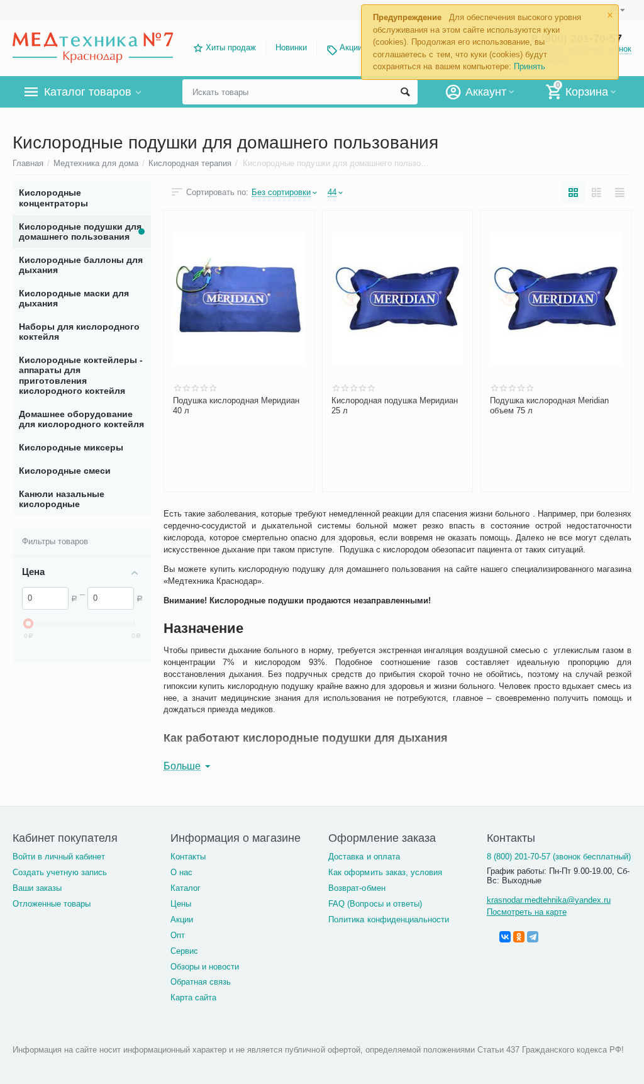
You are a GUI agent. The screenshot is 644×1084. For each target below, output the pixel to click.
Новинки (291, 47)
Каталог (185, 888)
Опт (177, 935)
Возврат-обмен (356, 888)
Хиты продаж (231, 47)
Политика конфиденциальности (388, 919)
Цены (180, 903)
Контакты (188, 856)
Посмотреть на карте (527, 912)
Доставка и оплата (363, 856)
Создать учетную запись (60, 872)
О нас (181, 872)
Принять (529, 66)
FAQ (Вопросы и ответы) (374, 903)
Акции (351, 47)
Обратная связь (200, 981)
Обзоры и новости (204, 966)
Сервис (184, 951)
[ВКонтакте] (505, 936)
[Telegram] (532, 936)
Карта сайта (193, 997)
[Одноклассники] (519, 936)
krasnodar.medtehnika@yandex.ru (549, 900)
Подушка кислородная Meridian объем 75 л (549, 405)
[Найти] (405, 91)
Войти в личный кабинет (59, 856)
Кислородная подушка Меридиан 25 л (394, 405)
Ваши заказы (37, 888)
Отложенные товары (52, 903)
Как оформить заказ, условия (384, 872)
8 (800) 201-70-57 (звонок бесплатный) (559, 856)
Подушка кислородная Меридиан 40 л (236, 405)
